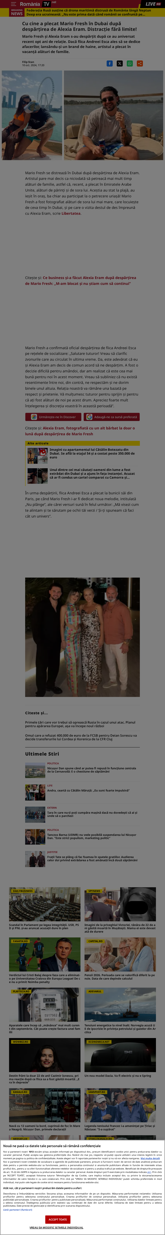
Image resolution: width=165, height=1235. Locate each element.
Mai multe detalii (150, 1158)
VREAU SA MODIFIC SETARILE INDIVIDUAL (56, 1227)
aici (149, 1172)
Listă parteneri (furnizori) (17, 1209)
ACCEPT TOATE (58, 1219)
